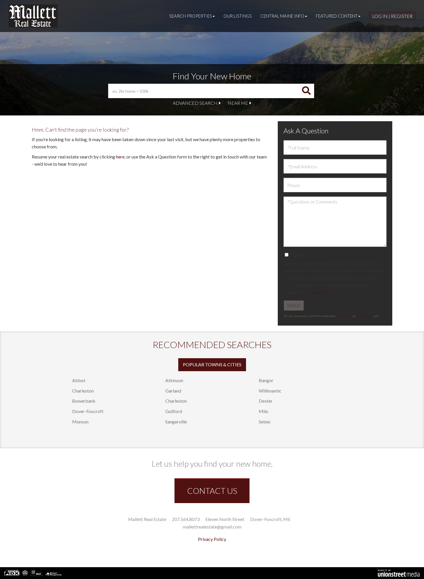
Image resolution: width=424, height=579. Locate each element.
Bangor (266, 380)
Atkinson (174, 380)
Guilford (173, 411)
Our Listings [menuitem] (238, 15)
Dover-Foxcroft (88, 411)
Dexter (266, 401)
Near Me (238, 103)
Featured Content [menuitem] (337, 15)
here (120, 156)
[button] (306, 91)
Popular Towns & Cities (212, 364)
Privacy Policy (321, 292)
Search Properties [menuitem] (190, 15)
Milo (263, 411)
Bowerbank (83, 401)
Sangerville (176, 421)
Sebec (265, 421)
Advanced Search (195, 103)
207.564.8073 (186, 519)
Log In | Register (392, 16)
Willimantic (270, 390)
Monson (80, 421)
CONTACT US (212, 491)
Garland (173, 390)
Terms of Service (364, 316)
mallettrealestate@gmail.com (212, 526)
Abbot (78, 380)
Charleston (83, 390)
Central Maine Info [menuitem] (282, 15)
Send (293, 305)
